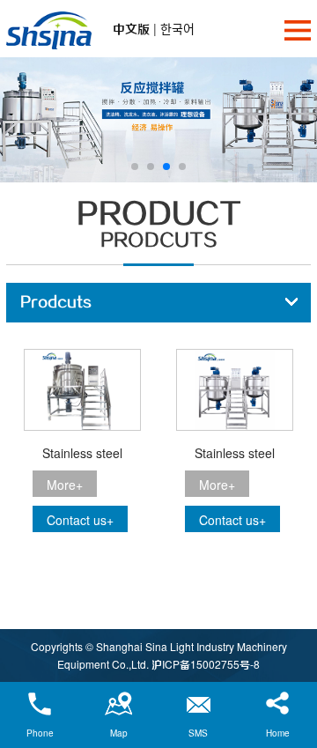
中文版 (131, 28)
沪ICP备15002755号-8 (205, 663)
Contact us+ (80, 520)
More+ (65, 484)
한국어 (177, 28)
